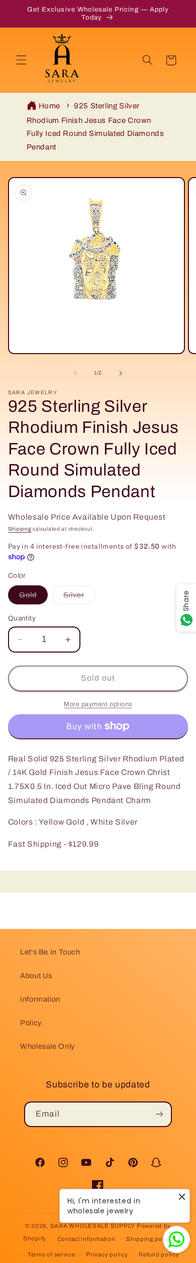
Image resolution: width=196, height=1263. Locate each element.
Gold (33, 597)
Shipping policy (149, 1239)
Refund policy (159, 1254)
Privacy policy (107, 1254)
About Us (36, 976)
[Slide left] (75, 373)
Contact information (86, 1239)
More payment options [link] (98, 704)
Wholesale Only (47, 1046)
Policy (31, 1023)
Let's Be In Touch (50, 952)
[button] (21, 60)
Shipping (20, 529)
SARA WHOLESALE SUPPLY (92, 1226)
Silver (79, 597)
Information (40, 999)
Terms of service (51, 1254)
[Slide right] (121, 373)
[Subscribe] (158, 1114)
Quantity (22, 618)
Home (50, 106)
